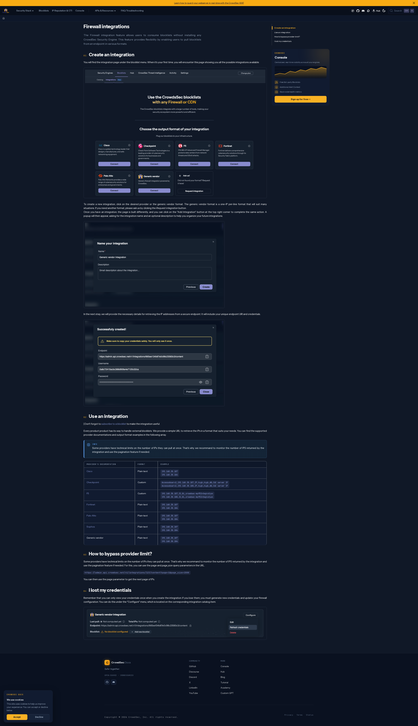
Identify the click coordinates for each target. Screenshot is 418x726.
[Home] (3, 18)
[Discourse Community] (368, 10)
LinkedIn (193, 687)
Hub (223, 671)
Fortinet (91, 504)
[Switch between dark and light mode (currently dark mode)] (383, 10)
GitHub (192, 666)
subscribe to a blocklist (113, 423)
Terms (300, 715)
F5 (88, 493)
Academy (225, 687)
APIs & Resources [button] (104, 10)
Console (79, 10)
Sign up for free (299, 99)
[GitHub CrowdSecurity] (358, 10)
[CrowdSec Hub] (376, 10)
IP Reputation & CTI (62, 10)
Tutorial (224, 682)
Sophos (91, 526)
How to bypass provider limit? (287, 36)
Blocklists (44, 10)
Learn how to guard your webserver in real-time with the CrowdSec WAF (209, 3)
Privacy (288, 715)
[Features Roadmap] (352, 10)
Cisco (89, 471)
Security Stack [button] (23, 10)
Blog (223, 677)
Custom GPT (227, 693)
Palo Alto (91, 515)
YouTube (193, 693)
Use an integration (282, 32)
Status (310, 715)
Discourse (194, 671)
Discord (193, 677)
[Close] (414, 3)
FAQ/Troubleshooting (132, 10)
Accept (17, 717)
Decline (39, 717)
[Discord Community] (363, 10)
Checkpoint (93, 482)
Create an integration (285, 28)
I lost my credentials (282, 41)
